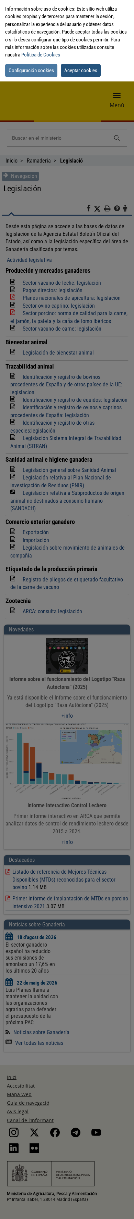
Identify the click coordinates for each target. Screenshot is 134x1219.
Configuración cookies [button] (31, 70)
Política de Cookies (40, 55)
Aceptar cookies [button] (80, 70)
